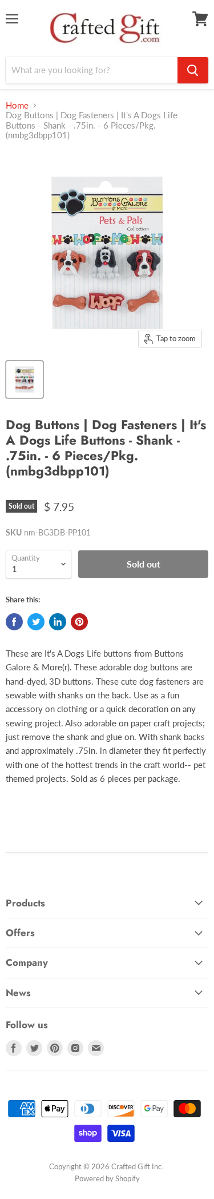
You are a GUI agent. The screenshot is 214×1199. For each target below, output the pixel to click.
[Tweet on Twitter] (36, 621)
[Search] (192, 70)
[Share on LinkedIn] (57, 621)
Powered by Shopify (107, 1178)
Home (17, 105)
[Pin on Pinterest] (79, 621)
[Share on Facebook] (14, 621)
